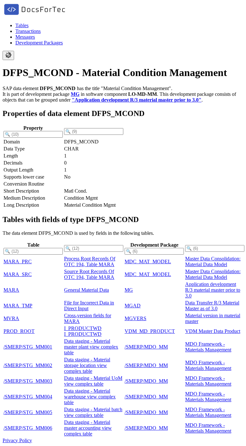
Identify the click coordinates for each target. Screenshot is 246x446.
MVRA (11, 318)
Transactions (28, 31)
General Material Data (86, 290)
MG (75, 94)
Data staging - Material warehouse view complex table (90, 396)
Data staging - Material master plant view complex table (91, 346)
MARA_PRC (18, 261)
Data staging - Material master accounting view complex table (88, 427)
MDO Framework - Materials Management (208, 346)
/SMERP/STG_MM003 (28, 381)
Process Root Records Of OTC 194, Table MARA (89, 261)
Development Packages (39, 42)
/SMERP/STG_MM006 (28, 428)
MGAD (133, 305)
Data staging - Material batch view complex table (93, 412)
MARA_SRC (18, 274)
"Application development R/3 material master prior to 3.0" (136, 100)
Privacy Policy (17, 440)
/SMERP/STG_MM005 (28, 412)
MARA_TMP (18, 305)
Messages (25, 37)
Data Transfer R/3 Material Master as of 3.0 (212, 305)
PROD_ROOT (19, 331)
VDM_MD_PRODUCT (150, 331)
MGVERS (135, 318)
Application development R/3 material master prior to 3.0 (212, 289)
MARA (11, 290)
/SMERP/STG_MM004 (28, 396)
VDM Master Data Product (212, 331)
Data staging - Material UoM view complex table (93, 381)
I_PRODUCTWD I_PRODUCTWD (83, 331)
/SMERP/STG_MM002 (28, 365)
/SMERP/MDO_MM (146, 347)
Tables (22, 25)
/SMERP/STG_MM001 (28, 347)
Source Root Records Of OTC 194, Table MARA (89, 274)
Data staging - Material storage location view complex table (87, 365)
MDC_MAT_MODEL (148, 261)
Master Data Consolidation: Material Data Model (213, 261)
